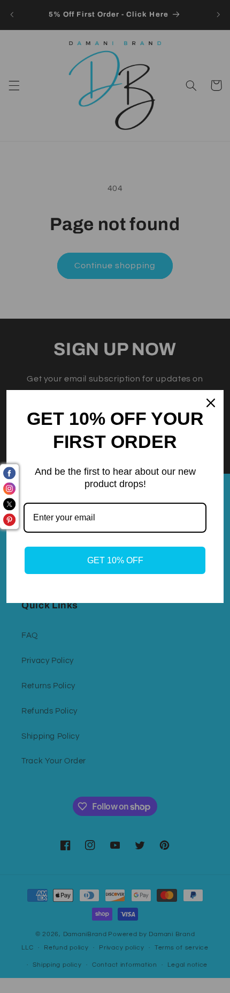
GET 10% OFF (115, 560)
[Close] (211, 403)
